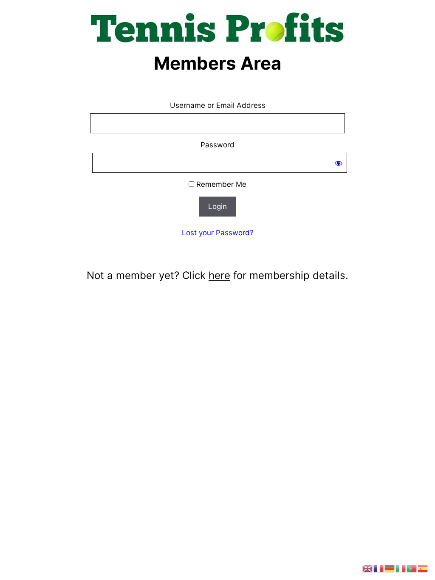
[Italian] (401, 568)
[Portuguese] (412, 568)
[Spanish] (423, 568)
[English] (367, 568)
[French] (378, 568)
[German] (389, 568)
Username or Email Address (218, 105)
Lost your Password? (218, 232)
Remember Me (220, 184)
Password (217, 145)
